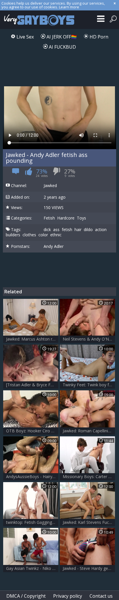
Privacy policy (67, 596)
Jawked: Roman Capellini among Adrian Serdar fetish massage (89, 430)
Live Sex (24, 37)
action (101, 230)
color (43, 235)
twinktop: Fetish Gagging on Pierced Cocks (32, 522)
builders (13, 235)
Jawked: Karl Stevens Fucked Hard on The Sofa (89, 522)
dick (47, 230)
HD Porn (98, 37)
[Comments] (16, 173)
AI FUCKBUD (62, 47)
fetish (67, 230)
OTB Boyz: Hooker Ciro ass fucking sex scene (32, 430)
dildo (88, 230)
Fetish (49, 218)
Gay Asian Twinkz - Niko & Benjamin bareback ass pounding (32, 568)
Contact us (101, 596)
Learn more (69, 7)
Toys (81, 218)
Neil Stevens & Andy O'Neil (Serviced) (89, 339)
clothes (29, 235)
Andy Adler (54, 246)
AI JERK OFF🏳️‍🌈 (61, 37)
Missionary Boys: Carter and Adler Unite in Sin (89, 476)
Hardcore (66, 218)
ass (56, 230)
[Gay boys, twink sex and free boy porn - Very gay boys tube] (38, 19)
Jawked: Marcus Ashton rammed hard (32, 339)
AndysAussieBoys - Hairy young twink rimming (32, 476)
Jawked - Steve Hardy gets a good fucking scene (89, 568)
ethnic (56, 235)
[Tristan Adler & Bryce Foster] (32, 384)
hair (78, 230)
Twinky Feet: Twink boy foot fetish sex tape (89, 384)
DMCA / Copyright (26, 596)
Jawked (50, 186)
